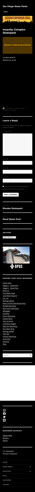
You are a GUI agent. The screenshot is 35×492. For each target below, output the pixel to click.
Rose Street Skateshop (11, 308)
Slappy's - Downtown (10, 286)
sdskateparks (9, 108)
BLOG (5, 476)
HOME (5, 462)
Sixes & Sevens (8, 321)
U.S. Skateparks (8, 451)
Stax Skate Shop (8, 329)
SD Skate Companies (10, 454)
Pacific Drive (7, 283)
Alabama (13, 110)
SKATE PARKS (7, 467)
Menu (6, 11)
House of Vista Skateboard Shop (14, 303)
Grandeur (6, 314)
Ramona (6, 438)
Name (5, 159)
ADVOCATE (7, 471)
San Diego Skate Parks (15, 6)
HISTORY (6, 484)
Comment (7, 132)
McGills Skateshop (9, 306)
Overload (6, 342)
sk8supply (6, 311)
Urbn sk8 (6, 334)
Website (6, 177)
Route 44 (6, 291)
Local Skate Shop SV (10, 296)
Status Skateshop (9, 316)
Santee (5, 441)
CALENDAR (7, 480)
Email (5, 168)
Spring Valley (7, 435)
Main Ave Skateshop (10, 326)
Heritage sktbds (8, 301)
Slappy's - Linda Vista (10, 288)
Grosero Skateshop (9, 336)
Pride (4, 344)
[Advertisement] (17, 383)
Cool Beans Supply (9, 324)
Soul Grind (6, 339)
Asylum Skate (7, 319)
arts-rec (6, 298)
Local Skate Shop (9, 293)
